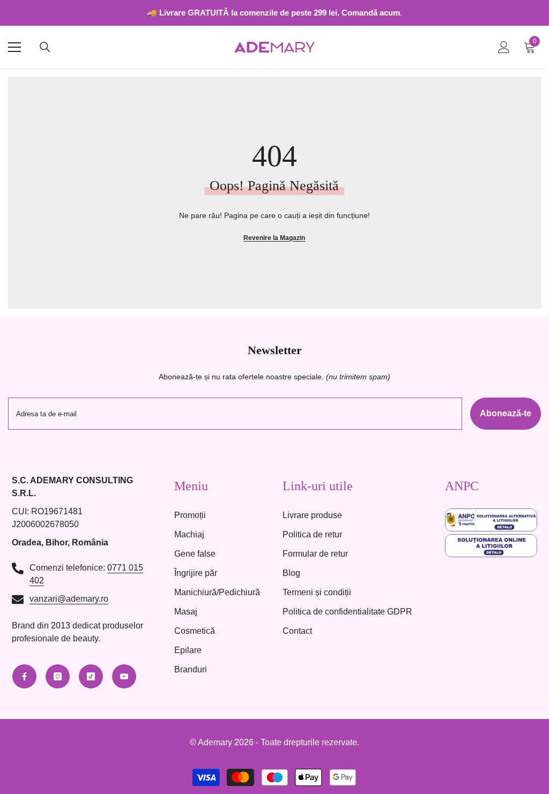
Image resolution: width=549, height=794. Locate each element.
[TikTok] (90, 676)
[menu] (14, 47)
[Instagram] (57, 676)
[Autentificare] (504, 47)
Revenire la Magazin (274, 238)
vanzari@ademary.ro (68, 598)
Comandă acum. (372, 12)
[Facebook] (24, 676)
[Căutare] (45, 47)
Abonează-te (505, 413)
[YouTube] (124, 676)
